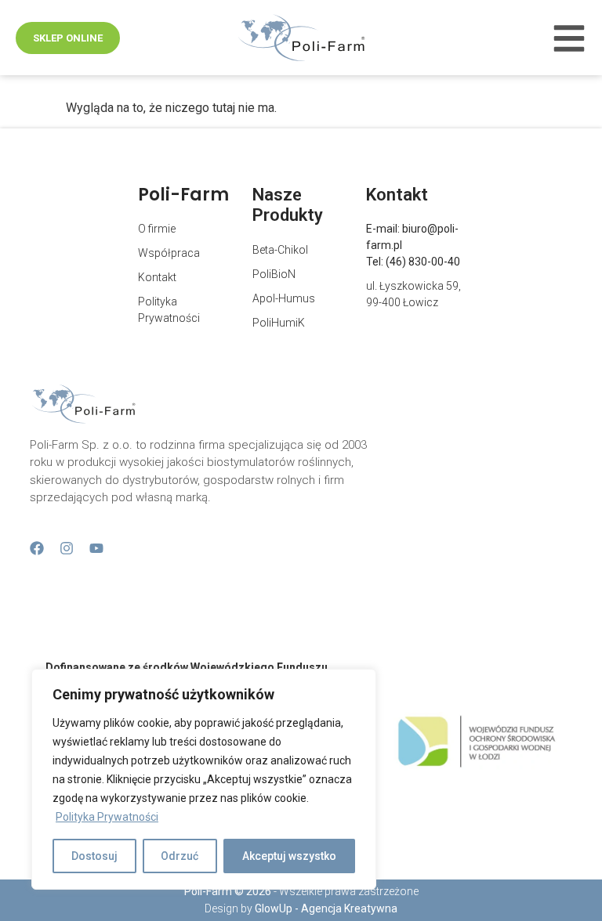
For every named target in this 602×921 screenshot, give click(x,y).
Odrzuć (179, 856)
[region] (203, 779)
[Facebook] (37, 548)
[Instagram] (67, 548)
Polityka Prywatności (107, 817)
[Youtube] (96, 548)
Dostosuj (94, 856)
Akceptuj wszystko (289, 856)
